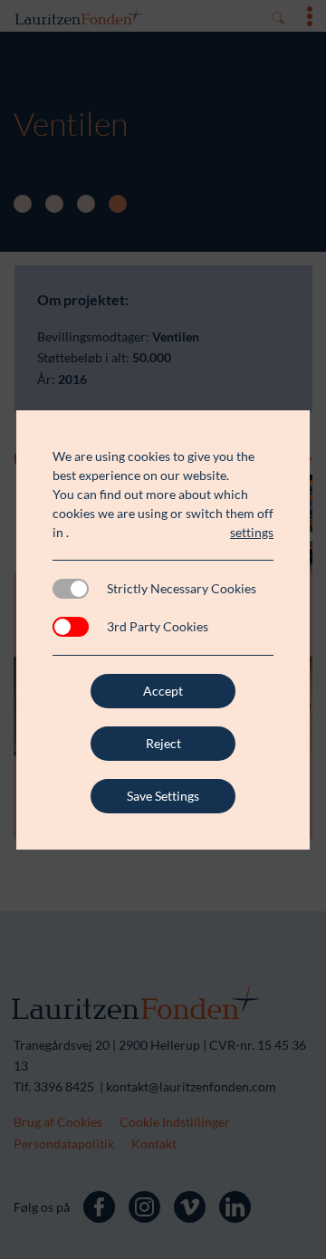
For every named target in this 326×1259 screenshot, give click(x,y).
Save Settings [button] (163, 795)
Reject (163, 743)
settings (251, 532)
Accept (163, 690)
